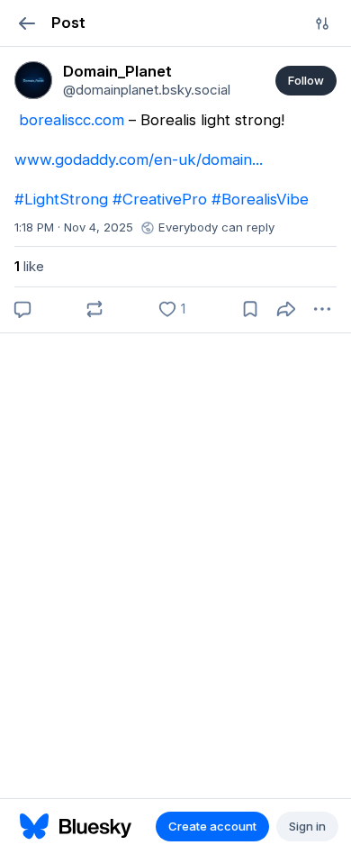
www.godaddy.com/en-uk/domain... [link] (138, 159)
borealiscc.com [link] (71, 120)
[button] (26, 23)
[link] (33, 80)
